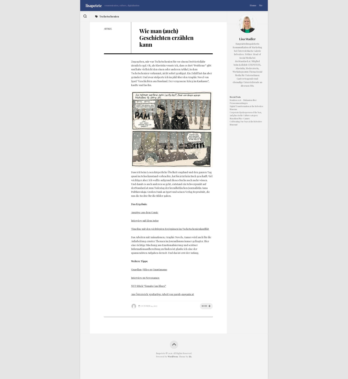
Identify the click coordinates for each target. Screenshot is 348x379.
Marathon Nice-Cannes (240, 118)
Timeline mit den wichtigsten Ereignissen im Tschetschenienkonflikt (170, 229)
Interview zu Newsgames (145, 277)
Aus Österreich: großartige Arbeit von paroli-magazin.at (162, 294)
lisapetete (94, 5)
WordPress (173, 356)
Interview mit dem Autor (145, 220)
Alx (190, 356)
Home (253, 5)
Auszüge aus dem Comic (144, 212)
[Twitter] (85, 29)
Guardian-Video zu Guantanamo (149, 269)
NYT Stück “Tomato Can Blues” (148, 286)
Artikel (108, 29)
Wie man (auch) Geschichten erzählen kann (166, 37)
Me (260, 5)
